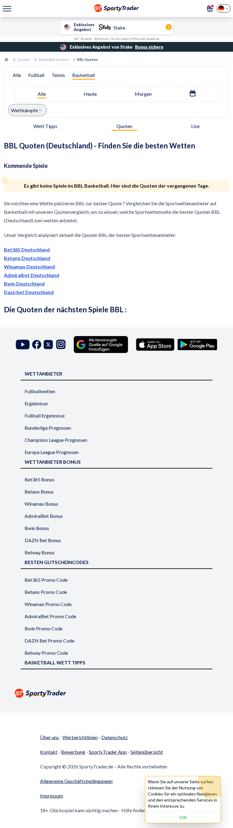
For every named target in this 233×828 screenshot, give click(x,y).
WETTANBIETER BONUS (53, 462)
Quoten (23, 59)
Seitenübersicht (146, 752)
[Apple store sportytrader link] (155, 344)
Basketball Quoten (54, 59)
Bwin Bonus (37, 528)
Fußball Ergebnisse (45, 415)
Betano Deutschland (27, 258)
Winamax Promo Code (48, 604)
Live (195, 126)
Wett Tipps (45, 126)
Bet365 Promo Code (46, 580)
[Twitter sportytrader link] (48, 344)
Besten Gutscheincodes (57, 562)
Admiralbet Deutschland (31, 275)
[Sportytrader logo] (116, 693)
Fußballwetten (40, 391)
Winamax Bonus (41, 504)
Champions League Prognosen (56, 440)
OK (183, 817)
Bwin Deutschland (24, 283)
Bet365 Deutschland (27, 249)
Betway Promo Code (46, 653)
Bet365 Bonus (39, 479)
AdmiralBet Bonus (44, 516)
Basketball (83, 75)
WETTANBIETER (43, 373)
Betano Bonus (39, 491)
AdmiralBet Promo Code (50, 616)
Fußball (36, 75)
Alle (17, 75)
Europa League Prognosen (52, 452)
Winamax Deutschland (29, 266)
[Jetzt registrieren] (210, 8)
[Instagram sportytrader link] (60, 344)
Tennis (58, 75)
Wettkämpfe (24, 110)
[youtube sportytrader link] (23, 344)
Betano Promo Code (46, 592)
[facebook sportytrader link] (36, 344)
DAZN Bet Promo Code (49, 640)
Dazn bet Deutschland (29, 292)
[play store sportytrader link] (197, 344)
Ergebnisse (36, 403)
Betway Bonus (40, 552)
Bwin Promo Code (43, 628)
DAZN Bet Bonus (43, 540)
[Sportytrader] (6, 59)
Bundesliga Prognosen (48, 428)
